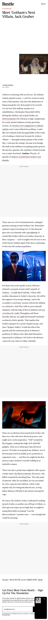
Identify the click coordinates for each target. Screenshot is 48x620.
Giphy (40, 579)
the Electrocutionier (23, 473)
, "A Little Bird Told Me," (16, 292)
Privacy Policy (6, 615)
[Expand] (37, 599)
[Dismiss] (44, 599)
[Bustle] (8, 4)
